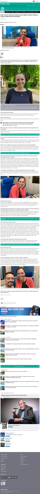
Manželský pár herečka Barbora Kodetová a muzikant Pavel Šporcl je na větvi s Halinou (20, 134)
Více (36, 12)
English (17, 491)
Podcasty (3, 469)
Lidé (28, 12)
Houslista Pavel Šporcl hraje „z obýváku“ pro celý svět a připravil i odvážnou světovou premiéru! (20, 219)
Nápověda (22, 458)
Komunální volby (4, 458)
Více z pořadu (4, 369)
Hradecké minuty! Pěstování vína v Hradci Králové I (16, 371)
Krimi (10, 309)
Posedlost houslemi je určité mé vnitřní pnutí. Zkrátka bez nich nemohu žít (17, 244)
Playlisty (24, 12)
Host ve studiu (3, 19)
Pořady (12, 12)
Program (28, 5)
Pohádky (15, 309)
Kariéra (21, 461)
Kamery (38, 5)
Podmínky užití (12, 491)
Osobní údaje (7, 491)
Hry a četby (4, 309)
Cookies (2, 491)
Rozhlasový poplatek (24, 464)
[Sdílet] (3, 57)
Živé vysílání (4, 311)
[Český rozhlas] (4, 1)
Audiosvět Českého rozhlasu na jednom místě (9, 316)
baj (10, 294)
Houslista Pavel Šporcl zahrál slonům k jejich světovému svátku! (15, 153)
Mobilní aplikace (4, 471)
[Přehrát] (2, 54)
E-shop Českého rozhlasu (7, 393)
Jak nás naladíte (23, 456)
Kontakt (21, 462)
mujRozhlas (2, 306)
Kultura (2, 12)
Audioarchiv (33, 5)
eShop (2, 461)
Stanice (2, 459)
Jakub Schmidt (5, 47)
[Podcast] (1, 57)
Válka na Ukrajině (4, 456)
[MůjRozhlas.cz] (2, 24)
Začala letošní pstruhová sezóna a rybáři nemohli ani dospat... (18, 358)
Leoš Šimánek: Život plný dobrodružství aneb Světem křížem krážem (20, 343)
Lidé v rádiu (22, 459)
